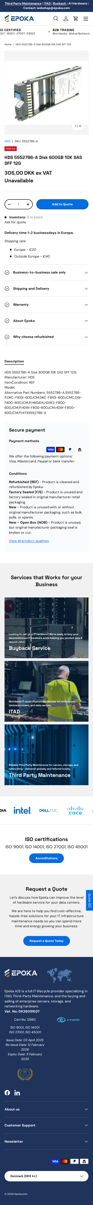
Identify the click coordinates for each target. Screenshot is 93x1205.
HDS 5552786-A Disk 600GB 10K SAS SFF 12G (43, 44)
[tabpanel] (46, 393)
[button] (76, 19)
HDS (7, 141)
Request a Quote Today (47, 941)
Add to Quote (62, 204)
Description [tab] (14, 361)
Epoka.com (20, 1194)
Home (8, 44)
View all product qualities (29, 541)
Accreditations (46, 858)
